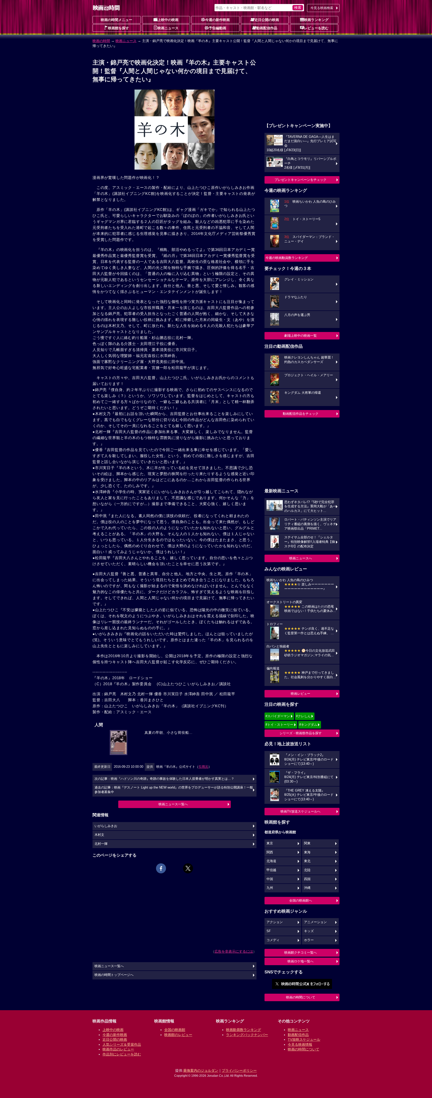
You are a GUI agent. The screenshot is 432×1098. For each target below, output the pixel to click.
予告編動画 (217, 28)
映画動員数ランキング (243, 1030)
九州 (269, 888)
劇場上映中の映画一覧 (300, 335)
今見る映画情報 (300, 1044)
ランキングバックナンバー (247, 1035)
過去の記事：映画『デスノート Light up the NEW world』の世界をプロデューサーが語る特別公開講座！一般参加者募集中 (173, 790)
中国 (269, 879)
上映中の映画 (168, 20)
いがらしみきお (105, 826)
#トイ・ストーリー (279, 724)
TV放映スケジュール (304, 1039)
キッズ (309, 931)
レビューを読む (316, 28)
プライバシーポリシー (239, 1070)
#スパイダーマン (278, 716)
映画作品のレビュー (118, 1049)
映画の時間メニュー (116, 20)
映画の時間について (300, 997)
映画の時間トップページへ (114, 975)
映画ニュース (168, 28)
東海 (307, 852)
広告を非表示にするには (233, 951)
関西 (269, 852)
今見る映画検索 (321, 8)
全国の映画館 (174, 1030)
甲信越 (271, 870)
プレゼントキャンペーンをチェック (300, 180)
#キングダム (308, 724)
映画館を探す (118, 28)
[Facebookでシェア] (161, 868)
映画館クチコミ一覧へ (300, 952)
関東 (307, 843)
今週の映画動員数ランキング (287, 258)
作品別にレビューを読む (121, 1054)
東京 (269, 843)
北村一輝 (101, 844)
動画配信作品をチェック (300, 414)
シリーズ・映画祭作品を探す (301, 733)
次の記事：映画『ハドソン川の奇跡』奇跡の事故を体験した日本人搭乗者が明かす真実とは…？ (164, 779)
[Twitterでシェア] (188, 868)
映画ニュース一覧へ (173, 804)
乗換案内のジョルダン (200, 1070)
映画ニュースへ (300, 558)
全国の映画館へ (300, 900)
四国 (307, 879)
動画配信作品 (266, 28)
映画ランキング (316, 20)
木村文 (99, 835)
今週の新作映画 (217, 20)
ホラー (309, 940)
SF (268, 931)
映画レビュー (300, 693)
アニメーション (315, 922)
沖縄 (307, 888)
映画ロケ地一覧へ (301, 961)
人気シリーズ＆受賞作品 (121, 1044)
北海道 (271, 861)
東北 (307, 861)
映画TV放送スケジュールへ (300, 811)
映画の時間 (101, 41)
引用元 (203, 767)
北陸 (307, 870)
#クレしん (303, 716)
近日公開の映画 (266, 20)
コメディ (273, 940)
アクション (274, 922)
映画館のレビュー (178, 1035)
